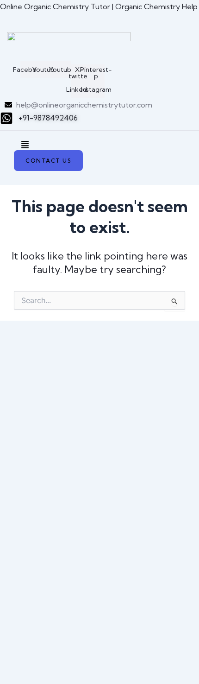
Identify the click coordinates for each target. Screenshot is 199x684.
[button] (25, 145)
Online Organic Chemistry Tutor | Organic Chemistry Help (99, 6)
